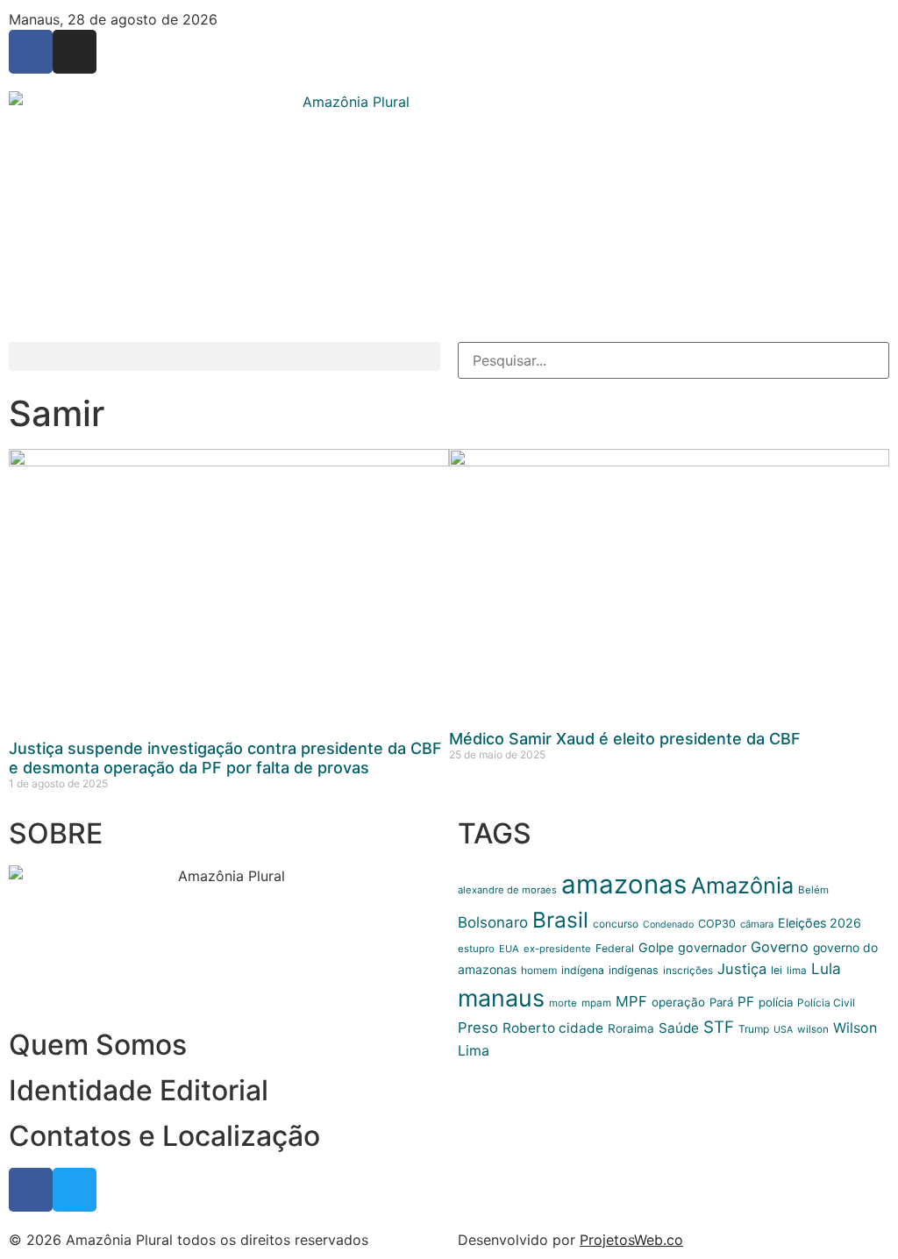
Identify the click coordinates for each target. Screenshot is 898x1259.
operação (678, 1002)
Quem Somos (98, 1045)
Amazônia (742, 885)
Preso (478, 1027)
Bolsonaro (493, 922)
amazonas (624, 884)
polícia (776, 1002)
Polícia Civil (826, 1002)
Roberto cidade (552, 1028)
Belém (813, 890)
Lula (826, 968)
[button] (224, 356)
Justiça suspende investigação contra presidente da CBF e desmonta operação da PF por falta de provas (225, 758)
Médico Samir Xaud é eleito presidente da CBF (625, 738)
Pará (721, 1002)
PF (746, 1001)
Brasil (560, 920)
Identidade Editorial (138, 1090)
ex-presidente (557, 948)
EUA (509, 948)
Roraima (631, 1028)
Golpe (656, 947)
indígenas (634, 970)
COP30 (717, 923)
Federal (614, 948)
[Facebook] (31, 52)
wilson (813, 1029)
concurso (615, 923)
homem (539, 970)
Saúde (679, 1028)
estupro (476, 948)
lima (797, 970)
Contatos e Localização (164, 1136)
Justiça (741, 969)
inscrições (688, 970)
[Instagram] (74, 52)
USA (783, 1029)
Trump (753, 1028)
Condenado (668, 924)
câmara (756, 924)
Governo (780, 947)
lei (776, 970)
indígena (582, 970)
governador (712, 947)
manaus (501, 998)
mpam (596, 1003)
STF (718, 1027)
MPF (631, 1001)
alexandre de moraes (507, 890)
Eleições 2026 (819, 922)
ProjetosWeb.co (631, 1239)
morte (563, 1003)
